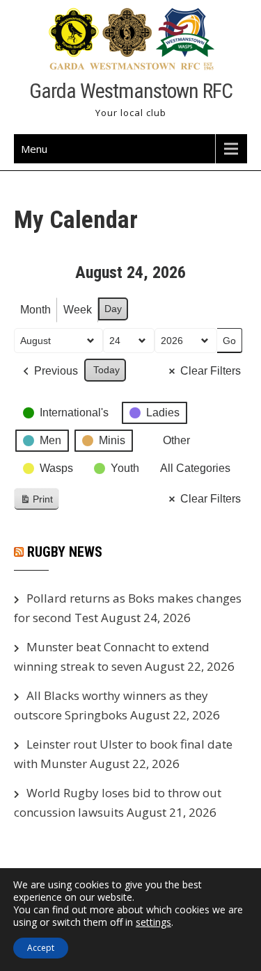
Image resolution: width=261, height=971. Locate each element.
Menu (34, 149)
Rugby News (64, 552)
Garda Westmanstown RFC (130, 91)
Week (77, 310)
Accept (40, 948)
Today (106, 369)
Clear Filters (210, 371)
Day (113, 308)
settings (153, 922)
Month (35, 310)
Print (36, 502)
